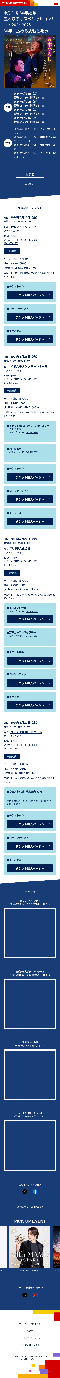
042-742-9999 (32, 432)
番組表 (30, 1330)
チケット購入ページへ (30, 295)
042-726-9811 (32, 452)
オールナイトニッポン (30, 1337)
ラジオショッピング (30, 1344)
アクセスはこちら (12, 231)
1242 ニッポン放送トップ (30, 1323)
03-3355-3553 (11, 243)
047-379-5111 (32, 611)
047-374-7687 (32, 635)
